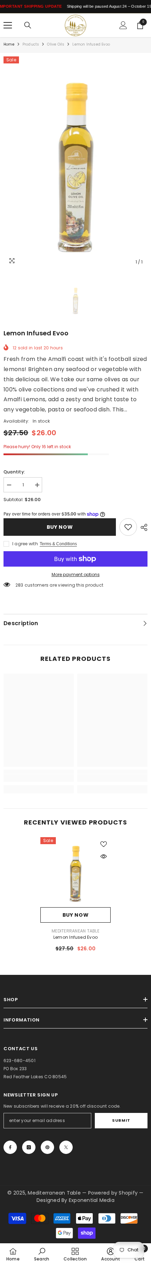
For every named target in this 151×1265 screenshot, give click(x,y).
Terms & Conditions (58, 543)
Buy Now (60, 527)
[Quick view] (103, 856)
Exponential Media (91, 1200)
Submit (121, 1120)
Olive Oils (55, 44)
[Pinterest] (47, 1147)
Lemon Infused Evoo (75, 937)
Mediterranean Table (75, 931)
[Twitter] (66, 1147)
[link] (128, 527)
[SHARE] (142, 527)
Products (30, 44)
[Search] (28, 25)
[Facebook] (10, 1147)
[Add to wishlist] (103, 844)
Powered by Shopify (113, 1192)
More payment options (76, 574)
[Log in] (123, 25)
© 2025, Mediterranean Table (44, 1192)
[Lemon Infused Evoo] (75, 872)
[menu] (8, 25)
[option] (75, 162)
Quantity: (14, 472)
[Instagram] (28, 1147)
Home (9, 44)
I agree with (25, 544)
